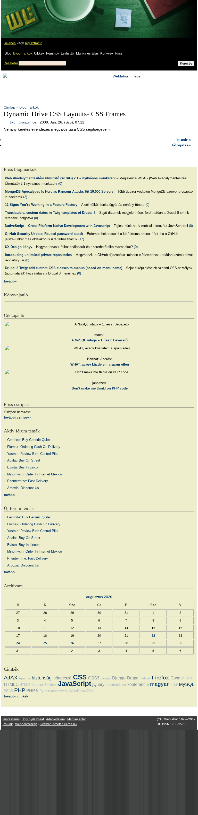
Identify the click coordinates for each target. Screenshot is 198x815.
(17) (81, 239)
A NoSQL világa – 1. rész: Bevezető (99, 340)
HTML (189, 678)
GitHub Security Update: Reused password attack (44, 234)
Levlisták (67, 53)
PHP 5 (32, 690)
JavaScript (74, 683)
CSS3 (93, 678)
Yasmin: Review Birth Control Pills (32, 454)
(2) (25, 197)
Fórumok (52, 53)
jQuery (98, 684)
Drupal (133, 678)
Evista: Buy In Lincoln (23, 467)
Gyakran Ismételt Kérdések (58, 724)
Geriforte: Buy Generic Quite (28, 440)
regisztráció (33, 43)
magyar (159, 684)
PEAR (8, 691)
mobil (174, 685)
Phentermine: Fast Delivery (27, 481)
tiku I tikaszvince (23, 122)
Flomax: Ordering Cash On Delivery (33, 447)
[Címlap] (21, 14)
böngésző (62, 678)
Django (119, 678)
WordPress (77, 691)
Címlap (9, 107)
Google (177, 678)
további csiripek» (17, 417)
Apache (24, 678)
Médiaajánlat (76, 719)
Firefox (160, 677)
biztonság (42, 677)
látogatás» (181, 145)
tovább (9, 495)
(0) (60, 183)
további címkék (16, 696)
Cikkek (39, 53)
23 (180, 635)
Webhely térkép (26, 724)
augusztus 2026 (99, 597)
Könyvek (106, 53)
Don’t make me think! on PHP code (100, 388)
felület (145, 678)
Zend (90, 691)
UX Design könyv (18, 247)
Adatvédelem (55, 719)
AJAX (11, 677)
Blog (8, 53)
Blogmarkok (22, 53)
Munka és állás (87, 53)
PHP (19, 690)
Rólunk (8, 724)
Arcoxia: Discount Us (23, 488)
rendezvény (59, 691)
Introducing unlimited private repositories (38, 255)
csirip (186, 140)
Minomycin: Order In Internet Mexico (34, 474)
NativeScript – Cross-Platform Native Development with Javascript (57, 226)
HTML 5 (11, 684)
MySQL (186, 684)
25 (45, 643)
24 (18, 643)
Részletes (11, 63)
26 (72, 643)
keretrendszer (116, 685)
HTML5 (25, 685)
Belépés (10, 43)
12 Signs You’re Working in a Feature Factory (41, 205)
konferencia (138, 684)
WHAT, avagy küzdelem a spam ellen (99, 364)
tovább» (10, 281)
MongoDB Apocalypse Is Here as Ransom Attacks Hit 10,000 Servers (59, 191)
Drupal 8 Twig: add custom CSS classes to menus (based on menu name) (63, 268)
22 (153, 635)
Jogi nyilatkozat (33, 719)
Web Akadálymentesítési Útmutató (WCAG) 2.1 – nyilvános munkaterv (60, 178)
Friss (119, 53)
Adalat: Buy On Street (23, 460)
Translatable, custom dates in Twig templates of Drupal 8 (50, 213)
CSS (80, 677)
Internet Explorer (44, 685)
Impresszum (11, 719)
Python (44, 691)
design (106, 678)
